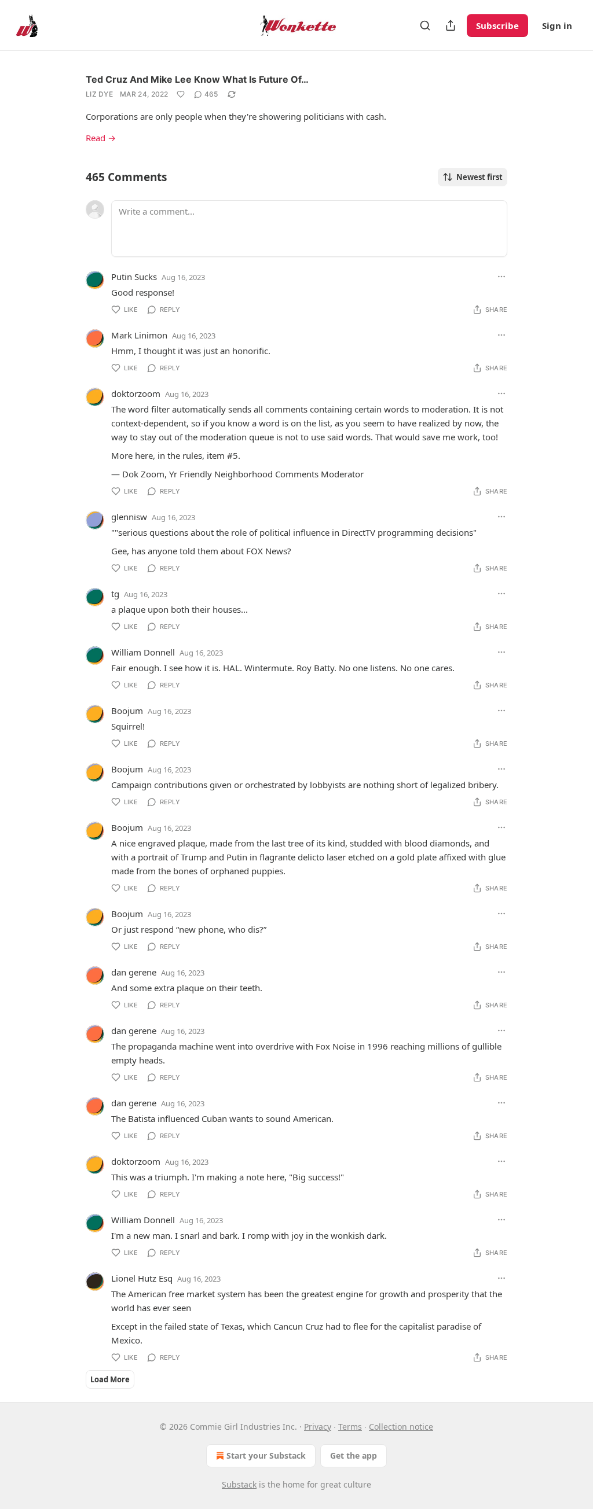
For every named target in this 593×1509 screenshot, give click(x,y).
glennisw (129, 516)
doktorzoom (135, 393)
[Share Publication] (450, 25)
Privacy (317, 1426)
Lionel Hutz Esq (142, 1278)
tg (115, 593)
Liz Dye (99, 94)
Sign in (557, 25)
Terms (350, 1426)
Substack (239, 1484)
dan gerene (133, 972)
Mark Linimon (139, 335)
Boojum (127, 710)
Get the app (353, 1455)
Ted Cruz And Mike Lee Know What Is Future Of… (197, 79)
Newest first (479, 177)
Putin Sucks (134, 276)
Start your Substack (266, 1455)
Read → (101, 137)
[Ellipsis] (501, 276)
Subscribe (497, 25)
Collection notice (401, 1426)
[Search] (425, 25)
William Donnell (143, 652)
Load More (110, 1379)
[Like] (180, 94)
